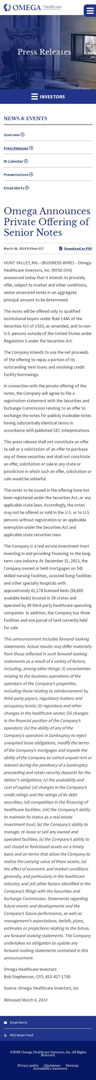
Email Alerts (14, 187)
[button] (90, 10)
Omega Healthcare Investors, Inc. (46, 1052)
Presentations (16, 174)
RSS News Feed (21, 1035)
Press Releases (16, 148)
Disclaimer (52, 1065)
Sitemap (72, 1065)
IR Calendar (13, 161)
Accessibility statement (50, 1068)
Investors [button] (52, 96)
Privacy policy (28, 1065)
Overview (12, 134)
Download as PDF (78, 248)
